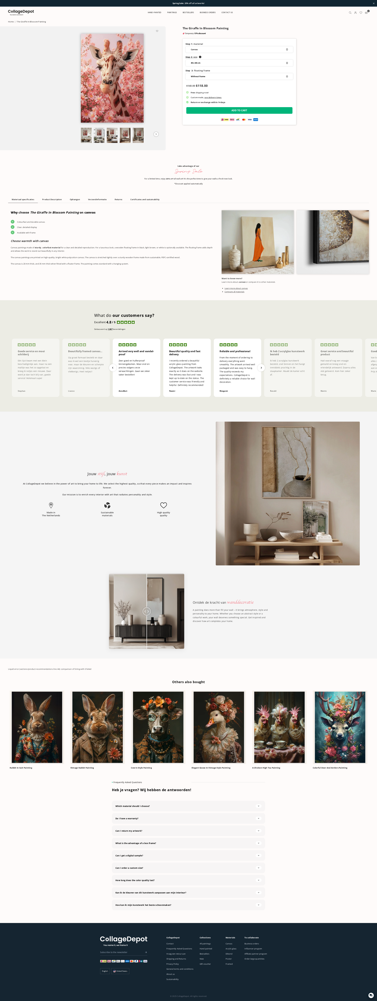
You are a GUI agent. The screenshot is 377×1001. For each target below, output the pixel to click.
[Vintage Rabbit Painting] (97, 727)
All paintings (205, 943)
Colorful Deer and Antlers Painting (330, 767)
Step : (191, 57)
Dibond (229, 953)
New (202, 958)
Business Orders (208, 12)
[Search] (350, 12)
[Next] (372, 725)
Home (11, 21)
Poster (229, 958)
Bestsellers (204, 953)
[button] (156, 134)
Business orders (251, 943)
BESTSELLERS (188, 12)
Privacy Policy (172, 964)
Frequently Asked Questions (179, 948)
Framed (229, 964)
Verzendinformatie (97, 199)
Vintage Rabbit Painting (82, 767)
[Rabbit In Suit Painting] (37, 727)
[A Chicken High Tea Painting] (279, 727)
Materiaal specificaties (23, 199)
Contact (170, 943)
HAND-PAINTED (154, 12)
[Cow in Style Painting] (158, 727)
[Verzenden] (145, 952)
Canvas (229, 943)
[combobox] (120, 971)
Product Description (52, 199)
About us (170, 974)
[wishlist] (360, 12)
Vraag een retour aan (176, 953)
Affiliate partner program (255, 953)
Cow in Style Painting (141, 767)
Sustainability (172, 979)
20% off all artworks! (189, 3)
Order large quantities (254, 958)
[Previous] (4, 725)
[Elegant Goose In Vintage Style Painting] (219, 727)
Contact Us (227, 12)
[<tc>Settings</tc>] (355, 12)
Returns (118, 199)
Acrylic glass (231, 948)
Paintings (172, 12)
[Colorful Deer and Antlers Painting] (340, 727)
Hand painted (206, 948)
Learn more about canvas (236, 288)
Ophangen (75, 199)
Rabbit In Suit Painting (21, 767)
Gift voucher (205, 964)
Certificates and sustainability (144, 199)
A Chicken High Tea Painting (266, 767)
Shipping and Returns (176, 958)
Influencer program (253, 948)
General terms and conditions (179, 969)
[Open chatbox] (371, 995)
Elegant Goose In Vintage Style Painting (211, 767)
